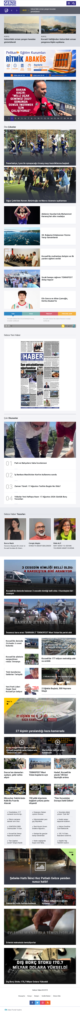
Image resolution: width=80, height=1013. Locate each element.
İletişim (36, 996)
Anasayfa (21, 996)
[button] (9, 118)
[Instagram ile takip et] (42, 1003)
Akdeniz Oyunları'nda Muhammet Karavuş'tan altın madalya (42, 10)
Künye (30, 996)
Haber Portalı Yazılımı (15, 1010)
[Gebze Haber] (10, 3)
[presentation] (11, 10)
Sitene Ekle (57, 996)
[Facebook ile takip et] (32, 1003)
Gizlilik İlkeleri (46, 996)
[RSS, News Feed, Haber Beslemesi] (47, 1003)
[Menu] (69, 3)
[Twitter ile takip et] (37, 1003)
